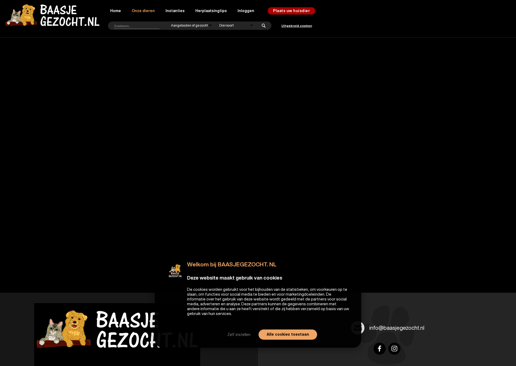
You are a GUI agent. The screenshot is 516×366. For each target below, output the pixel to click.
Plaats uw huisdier (291, 11)
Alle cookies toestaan (288, 334)
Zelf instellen (238, 334)
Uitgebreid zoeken (296, 25)
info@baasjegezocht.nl (396, 328)
